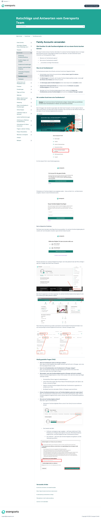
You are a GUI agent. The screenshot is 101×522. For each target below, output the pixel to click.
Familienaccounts (37, 36)
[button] (31, 42)
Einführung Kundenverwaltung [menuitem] (23, 56)
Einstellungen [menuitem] (20, 89)
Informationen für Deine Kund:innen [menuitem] (23, 125)
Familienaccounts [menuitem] (22, 76)
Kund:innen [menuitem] (19, 52)
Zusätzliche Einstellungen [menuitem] (24, 64)
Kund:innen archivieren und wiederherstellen (46, 487)
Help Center (19, 36)
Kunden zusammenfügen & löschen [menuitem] (24, 68)
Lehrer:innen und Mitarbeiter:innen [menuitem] (21, 82)
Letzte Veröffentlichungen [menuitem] (23, 117)
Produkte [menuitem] (19, 50)
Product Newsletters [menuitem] (22, 131)
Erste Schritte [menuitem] (20, 42)
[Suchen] (83, 26)
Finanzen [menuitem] (19, 86)
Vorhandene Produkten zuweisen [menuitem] (24, 72)
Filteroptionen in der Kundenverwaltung (45, 498)
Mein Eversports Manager (92, 6)
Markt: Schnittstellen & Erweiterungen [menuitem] (22, 106)
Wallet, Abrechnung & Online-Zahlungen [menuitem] (22, 98)
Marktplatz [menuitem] (21, 79)
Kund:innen (27, 36)
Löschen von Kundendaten (42, 501)
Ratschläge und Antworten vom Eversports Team (47, 20)
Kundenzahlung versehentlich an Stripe (44, 494)
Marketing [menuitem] (19, 102)
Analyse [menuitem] (19, 137)
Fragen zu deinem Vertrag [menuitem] (23, 128)
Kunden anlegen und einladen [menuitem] (23, 60)
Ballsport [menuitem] (19, 140)
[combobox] (49, 26)
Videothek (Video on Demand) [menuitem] (22, 113)
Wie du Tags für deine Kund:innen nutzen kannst (46, 491)
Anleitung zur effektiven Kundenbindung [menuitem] (23, 120)
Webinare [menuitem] (19, 95)
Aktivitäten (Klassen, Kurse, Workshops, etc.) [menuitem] (22, 46)
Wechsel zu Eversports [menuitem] (22, 134)
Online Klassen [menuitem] (20, 109)
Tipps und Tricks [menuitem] (21, 92)
